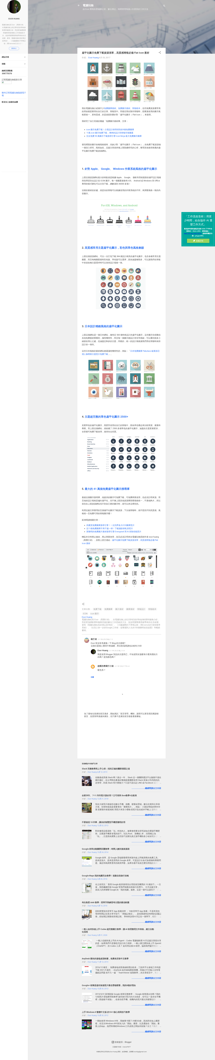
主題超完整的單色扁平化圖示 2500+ (106, 416)
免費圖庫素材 (110, 108)
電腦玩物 (88, 5)
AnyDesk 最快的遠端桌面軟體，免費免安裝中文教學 (105, 958)
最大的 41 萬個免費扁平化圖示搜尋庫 (107, 488)
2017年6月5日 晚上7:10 (105, 639)
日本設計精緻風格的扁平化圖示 (103, 326)
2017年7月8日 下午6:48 (122, 666)
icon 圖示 (94, 613)
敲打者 (94, 639)
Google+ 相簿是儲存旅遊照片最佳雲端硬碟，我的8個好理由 (109, 985)
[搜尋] (164, 6)
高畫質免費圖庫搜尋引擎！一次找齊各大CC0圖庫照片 (110, 525)
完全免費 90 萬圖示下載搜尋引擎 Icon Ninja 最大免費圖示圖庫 (114, 136)
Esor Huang (103, 650)
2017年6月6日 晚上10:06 (117, 650)
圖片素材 (119, 609)
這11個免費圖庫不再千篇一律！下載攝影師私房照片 (109, 528)
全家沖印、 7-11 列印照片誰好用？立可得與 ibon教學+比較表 (109, 795)
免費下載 (97, 609)
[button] (159, 52)
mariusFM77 (127, 1047)
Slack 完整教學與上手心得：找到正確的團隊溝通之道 (106, 769)
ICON (85, 613)
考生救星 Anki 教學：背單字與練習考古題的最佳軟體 (105, 902)
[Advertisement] (121, 30)
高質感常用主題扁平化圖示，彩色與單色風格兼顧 (114, 247)
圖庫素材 (130, 609)
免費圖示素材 (124, 108)
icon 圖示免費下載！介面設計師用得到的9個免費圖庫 (110, 129)
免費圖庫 (108, 609)
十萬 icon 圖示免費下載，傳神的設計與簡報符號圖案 (109, 133)
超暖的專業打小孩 (106, 666)
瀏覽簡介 (14, 48)
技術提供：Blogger (123, 1042)
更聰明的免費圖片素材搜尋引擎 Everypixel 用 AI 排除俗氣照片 (114, 531)
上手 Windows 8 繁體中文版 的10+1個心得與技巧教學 (106, 1012)
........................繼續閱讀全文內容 (146, 788)
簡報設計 (141, 609)
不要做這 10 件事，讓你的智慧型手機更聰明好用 (103, 822)
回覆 (92, 677)
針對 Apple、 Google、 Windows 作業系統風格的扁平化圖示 (121, 168)
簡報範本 (136, 108)
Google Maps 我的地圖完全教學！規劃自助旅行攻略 (105, 875)
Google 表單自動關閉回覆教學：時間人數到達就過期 (105, 849)
